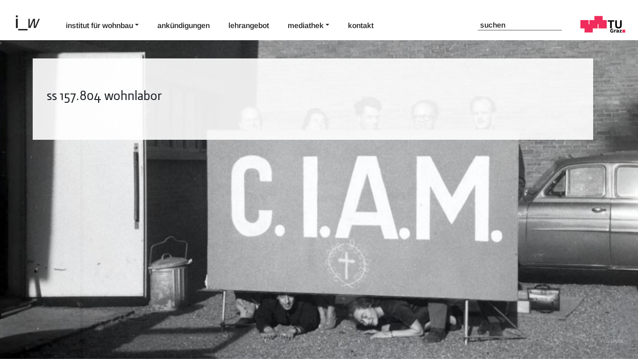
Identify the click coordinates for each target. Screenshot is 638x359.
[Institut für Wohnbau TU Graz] (31, 22)
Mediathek (306, 25)
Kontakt (361, 25)
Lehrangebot (248, 25)
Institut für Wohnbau (99, 25)
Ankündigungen (183, 25)
